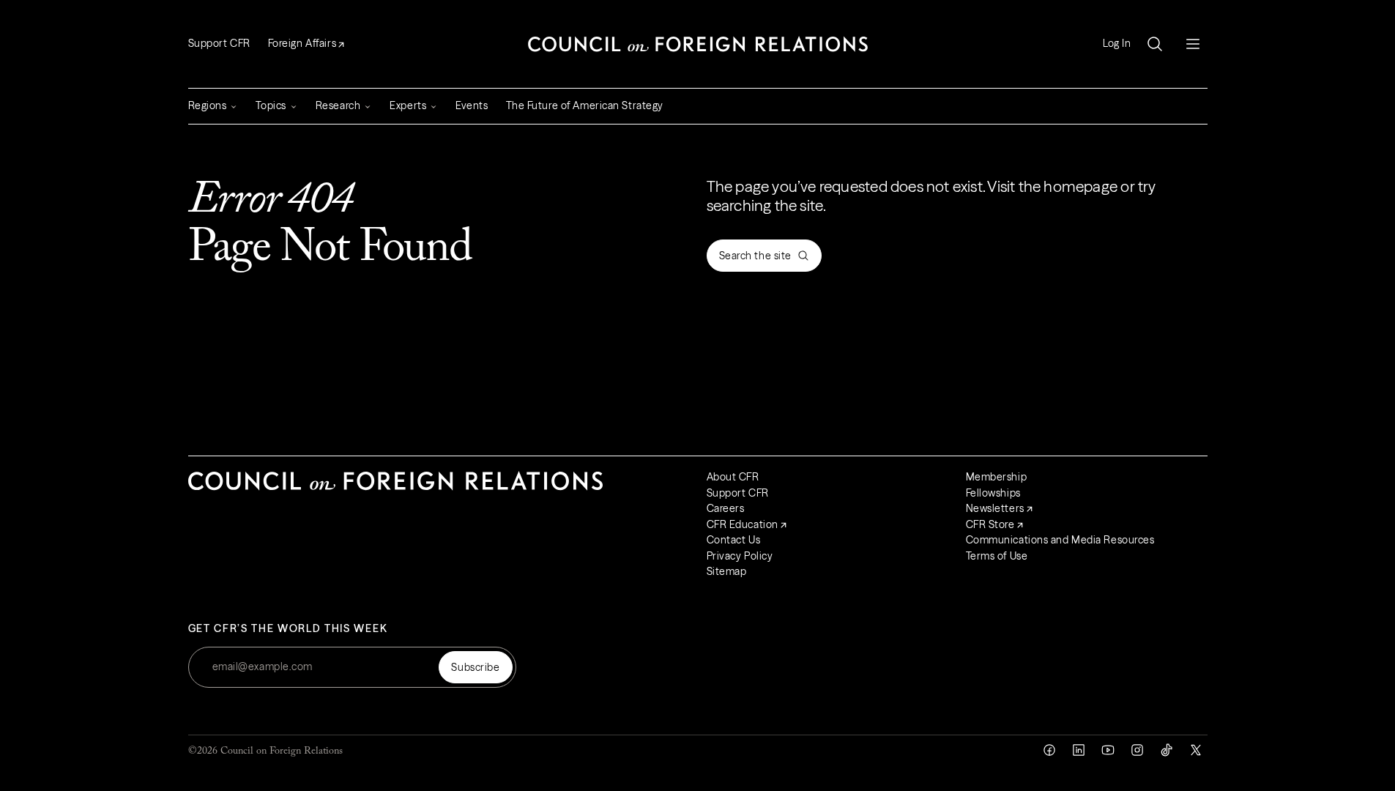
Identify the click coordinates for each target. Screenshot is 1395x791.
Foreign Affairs (302, 43)
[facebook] (1049, 750)
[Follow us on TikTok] (1166, 750)
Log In (1117, 43)
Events (471, 105)
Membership (996, 476)
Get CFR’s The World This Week (288, 629)
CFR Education (742, 524)
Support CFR (219, 43)
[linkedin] (1078, 750)
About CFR (733, 476)
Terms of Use (997, 555)
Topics (271, 105)
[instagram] (1137, 750)
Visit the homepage (1052, 186)
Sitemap (727, 571)
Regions (207, 105)
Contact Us (734, 539)
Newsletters (995, 508)
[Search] (1154, 44)
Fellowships (993, 493)
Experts (408, 105)
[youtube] (1108, 750)
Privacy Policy (740, 555)
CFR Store (990, 524)
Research (338, 105)
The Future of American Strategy (584, 105)
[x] (1196, 750)
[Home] (698, 44)
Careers (726, 508)
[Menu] (1193, 44)
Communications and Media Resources (1060, 539)
